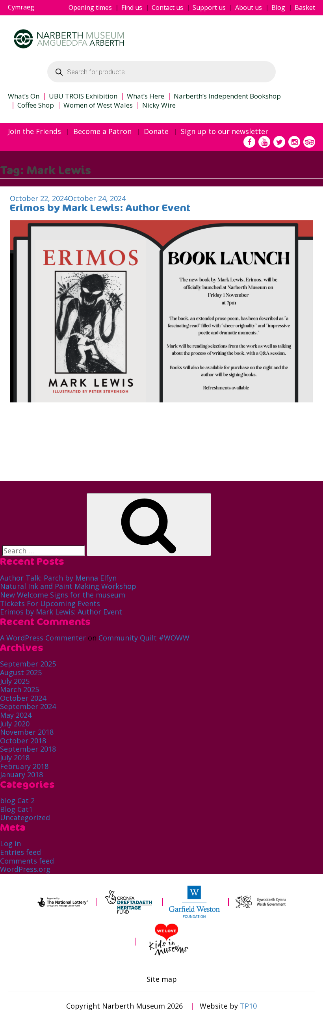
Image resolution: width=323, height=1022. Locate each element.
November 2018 (27, 732)
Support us (209, 7)
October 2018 (23, 740)
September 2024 (28, 706)
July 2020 (15, 723)
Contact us (167, 7)
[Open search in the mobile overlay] (161, 71)
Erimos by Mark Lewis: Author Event (100, 208)
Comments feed (27, 861)
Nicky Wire (159, 105)
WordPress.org (25, 869)
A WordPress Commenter (43, 637)
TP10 (248, 1006)
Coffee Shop (35, 105)
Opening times (90, 7)
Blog (278, 7)
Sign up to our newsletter (224, 131)
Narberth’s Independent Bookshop (227, 96)
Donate (156, 131)
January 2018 (21, 774)
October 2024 (23, 698)
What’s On (23, 96)
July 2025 (15, 681)
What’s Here (145, 96)
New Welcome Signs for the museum (62, 594)
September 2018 (28, 749)
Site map (162, 979)
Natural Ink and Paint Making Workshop (68, 586)
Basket (305, 7)
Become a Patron (102, 131)
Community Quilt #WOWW (143, 637)
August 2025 (21, 672)
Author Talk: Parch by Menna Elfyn (58, 578)
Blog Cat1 (16, 809)
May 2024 (16, 715)
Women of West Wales (98, 105)
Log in (10, 843)
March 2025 (19, 689)
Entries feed (20, 852)
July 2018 (15, 757)
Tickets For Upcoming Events (50, 603)
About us (248, 7)
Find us (131, 7)
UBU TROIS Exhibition (83, 96)
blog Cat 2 (17, 800)
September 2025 (28, 663)
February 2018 (24, 766)
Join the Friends (34, 131)
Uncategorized (25, 817)
